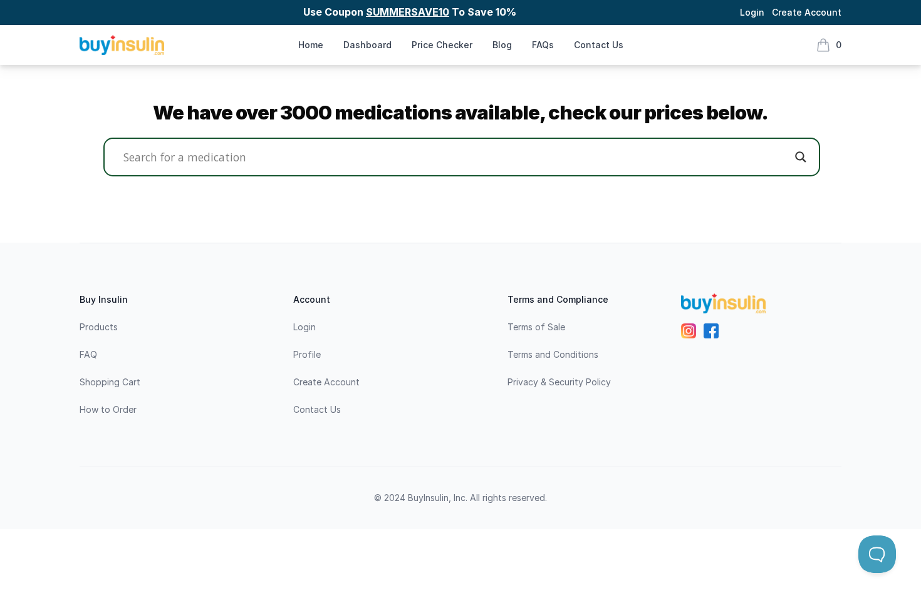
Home (310, 44)
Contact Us (598, 44)
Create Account (806, 12)
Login (752, 12)
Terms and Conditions (552, 354)
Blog (502, 44)
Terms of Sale (536, 327)
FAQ (88, 354)
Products (99, 327)
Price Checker (442, 44)
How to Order (108, 409)
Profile (307, 354)
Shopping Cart (110, 382)
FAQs (543, 44)
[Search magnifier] (800, 157)
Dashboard (367, 44)
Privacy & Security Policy (559, 382)
